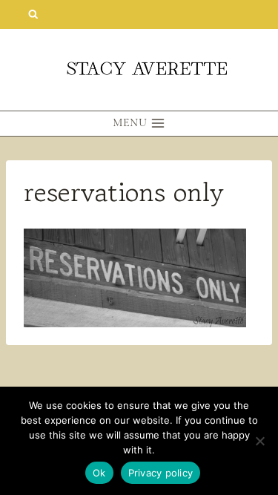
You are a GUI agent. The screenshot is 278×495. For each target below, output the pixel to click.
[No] (259, 440)
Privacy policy (160, 473)
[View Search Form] (33, 14)
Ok (99, 473)
